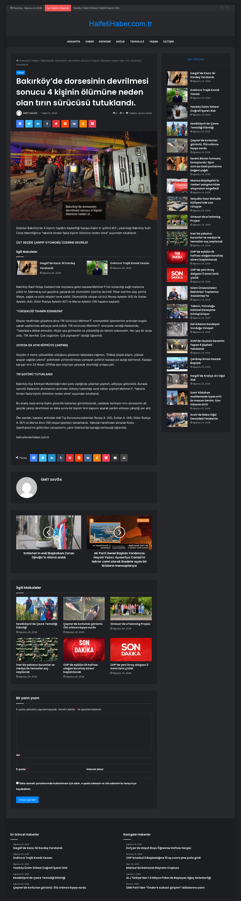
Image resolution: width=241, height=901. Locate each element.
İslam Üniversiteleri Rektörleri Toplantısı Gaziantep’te (204, 292)
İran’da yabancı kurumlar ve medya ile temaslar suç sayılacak (35, 668)
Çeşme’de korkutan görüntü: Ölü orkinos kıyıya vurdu (83, 625)
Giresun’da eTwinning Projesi (130, 624)
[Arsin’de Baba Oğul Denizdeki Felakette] (177, 420)
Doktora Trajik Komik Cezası (129, 263)
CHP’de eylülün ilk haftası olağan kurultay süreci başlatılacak (80, 668)
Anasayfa (73, 41)
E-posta (21, 769)
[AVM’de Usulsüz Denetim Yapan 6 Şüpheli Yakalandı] (177, 346)
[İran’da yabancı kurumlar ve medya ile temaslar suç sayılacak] (37, 649)
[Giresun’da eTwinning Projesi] (131, 608)
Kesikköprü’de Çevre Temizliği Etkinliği (36, 625)
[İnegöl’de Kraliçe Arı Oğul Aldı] (177, 381)
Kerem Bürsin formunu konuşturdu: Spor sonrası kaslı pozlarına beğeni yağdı (206, 164)
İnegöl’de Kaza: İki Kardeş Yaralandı (202, 75)
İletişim (168, 41)
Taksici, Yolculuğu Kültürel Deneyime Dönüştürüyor (202, 310)
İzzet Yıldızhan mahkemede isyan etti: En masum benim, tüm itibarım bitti (206, 398)
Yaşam (153, 41)
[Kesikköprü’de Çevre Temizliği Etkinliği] (37, 608)
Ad (18, 754)
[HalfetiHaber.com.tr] (120, 23)
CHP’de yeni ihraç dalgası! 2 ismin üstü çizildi (129, 666)
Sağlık (120, 41)
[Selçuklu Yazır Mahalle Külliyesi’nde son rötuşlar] (177, 204)
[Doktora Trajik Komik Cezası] (97, 268)
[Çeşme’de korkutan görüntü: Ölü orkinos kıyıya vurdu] (84, 608)
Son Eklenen (196, 59)
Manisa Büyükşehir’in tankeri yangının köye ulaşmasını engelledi (205, 184)
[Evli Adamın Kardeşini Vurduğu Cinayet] (177, 329)
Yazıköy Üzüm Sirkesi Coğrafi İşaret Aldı (96, 7)
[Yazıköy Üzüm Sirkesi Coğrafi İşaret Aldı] (177, 112)
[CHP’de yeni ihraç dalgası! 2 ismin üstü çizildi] (131, 649)
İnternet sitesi (95, 769)
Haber (89, 41)
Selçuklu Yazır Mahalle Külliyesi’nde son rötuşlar (205, 202)
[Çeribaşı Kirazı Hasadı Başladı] (177, 364)
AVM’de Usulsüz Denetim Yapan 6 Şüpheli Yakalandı (207, 345)
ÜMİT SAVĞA (30, 113)
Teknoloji (137, 41)
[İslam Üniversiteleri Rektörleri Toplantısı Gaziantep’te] (177, 293)
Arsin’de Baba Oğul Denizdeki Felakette (204, 417)
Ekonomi (105, 41)
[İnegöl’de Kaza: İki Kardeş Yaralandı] (26, 268)
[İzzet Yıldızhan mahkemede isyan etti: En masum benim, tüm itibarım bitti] (177, 398)
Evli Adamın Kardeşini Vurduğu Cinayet (205, 326)
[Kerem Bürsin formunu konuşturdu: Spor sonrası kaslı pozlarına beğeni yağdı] (177, 164)
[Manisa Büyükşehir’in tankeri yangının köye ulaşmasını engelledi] (177, 186)
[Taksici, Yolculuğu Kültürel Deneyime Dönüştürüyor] (177, 311)
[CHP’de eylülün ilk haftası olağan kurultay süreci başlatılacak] (84, 649)
